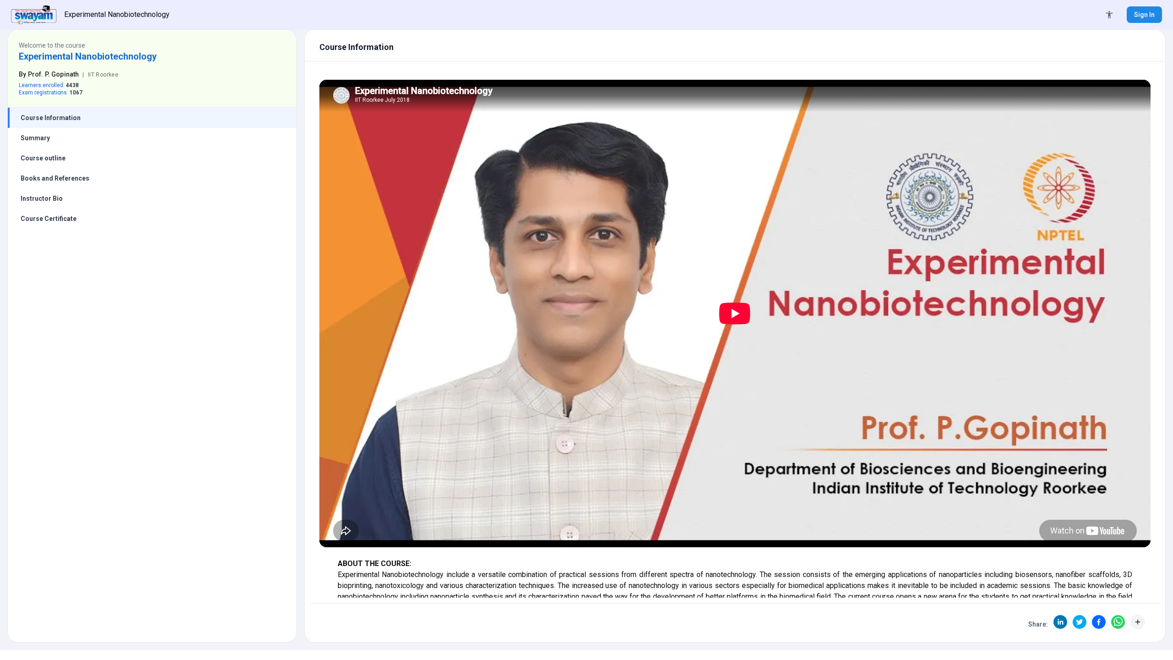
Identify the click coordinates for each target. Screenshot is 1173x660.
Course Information (51, 117)
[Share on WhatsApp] (1118, 622)
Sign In (1144, 14)
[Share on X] (1079, 622)
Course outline (43, 158)
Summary (35, 138)
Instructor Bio (42, 198)
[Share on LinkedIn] (1060, 622)
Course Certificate (49, 218)
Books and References (55, 178)
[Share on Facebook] (1099, 622)
